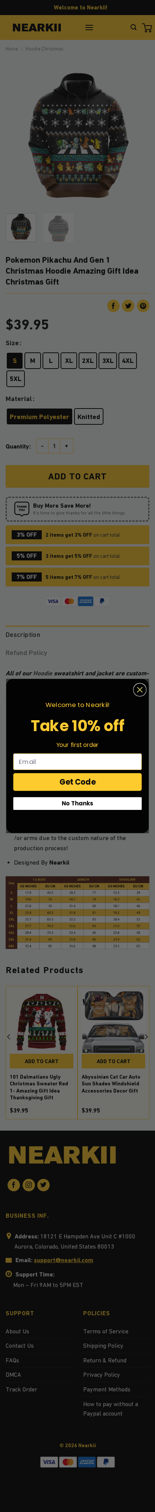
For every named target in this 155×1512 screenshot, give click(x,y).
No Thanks (77, 803)
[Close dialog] (140, 690)
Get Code (77, 782)
